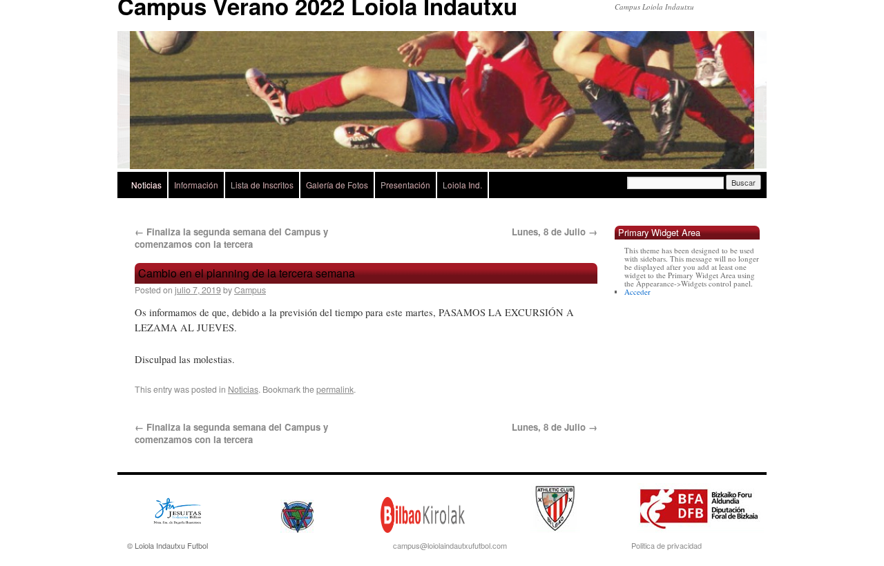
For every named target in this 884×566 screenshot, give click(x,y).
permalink (335, 389)
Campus (250, 290)
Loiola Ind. (462, 185)
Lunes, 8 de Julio (554, 231)
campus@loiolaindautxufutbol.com (450, 545)
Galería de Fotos (337, 185)
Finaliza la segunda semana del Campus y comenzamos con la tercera (231, 238)
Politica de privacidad (666, 545)
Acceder (637, 291)
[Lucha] (442, 100)
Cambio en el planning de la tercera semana (246, 273)
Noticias (146, 185)
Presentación (405, 185)
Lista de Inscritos (262, 185)
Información (196, 185)
